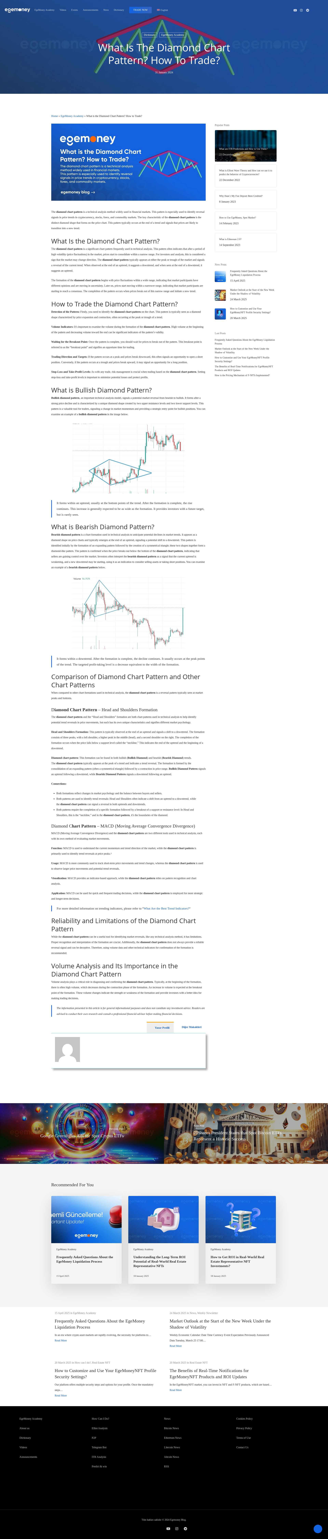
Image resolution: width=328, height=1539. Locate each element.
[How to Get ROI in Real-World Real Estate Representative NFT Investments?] (241, 1240)
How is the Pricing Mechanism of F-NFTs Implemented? (242, 375)
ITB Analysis (99, 1456)
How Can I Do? (100, 1418)
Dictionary (149, 34)
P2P (94, 1437)
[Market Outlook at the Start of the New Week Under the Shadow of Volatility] (221, 1329)
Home (54, 116)
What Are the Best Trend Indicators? (166, 908)
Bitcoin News (171, 1428)
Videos (23, 1447)
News (167, 1418)
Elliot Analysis (99, 1428)
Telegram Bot (99, 1447)
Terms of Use (243, 1437)
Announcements (28, 1456)
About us (24, 1428)
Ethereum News (172, 1437)
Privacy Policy (244, 1428)
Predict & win (99, 1466)
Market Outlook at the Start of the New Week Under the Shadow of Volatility (242, 350)
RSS (166, 1466)
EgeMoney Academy (172, 34)
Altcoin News (171, 1456)
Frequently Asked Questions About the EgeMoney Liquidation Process (245, 342)
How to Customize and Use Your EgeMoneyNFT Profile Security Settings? (242, 359)
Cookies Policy (244, 1418)
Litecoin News (172, 1447)
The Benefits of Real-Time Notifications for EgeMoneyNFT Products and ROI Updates (244, 368)
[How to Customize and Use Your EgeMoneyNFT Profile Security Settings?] (106, 1379)
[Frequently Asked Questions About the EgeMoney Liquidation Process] (86, 1240)
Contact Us (242, 1447)
